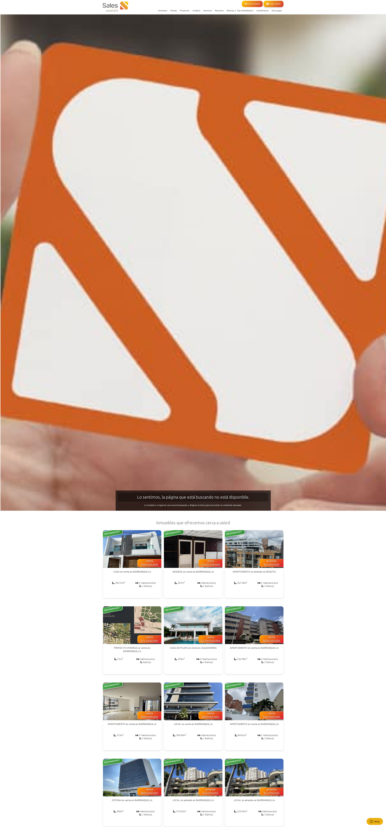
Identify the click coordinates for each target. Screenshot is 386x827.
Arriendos (162, 10)
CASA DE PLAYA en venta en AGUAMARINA (193, 647)
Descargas (277, 10)
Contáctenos (262, 10)
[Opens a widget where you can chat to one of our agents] (374, 821)
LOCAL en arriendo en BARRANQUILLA (193, 800)
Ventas (173, 10)
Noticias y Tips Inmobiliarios (240, 10)
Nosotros (219, 10)
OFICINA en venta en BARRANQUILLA (132, 800)
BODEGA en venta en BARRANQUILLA (193, 571)
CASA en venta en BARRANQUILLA (132, 571)
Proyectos (185, 10)
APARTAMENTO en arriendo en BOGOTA (254, 571)
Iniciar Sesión (253, 3)
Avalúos (196, 10)
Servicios (207, 10)
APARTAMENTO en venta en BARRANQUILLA (254, 647)
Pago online (275, 3)
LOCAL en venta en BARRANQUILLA (193, 724)
